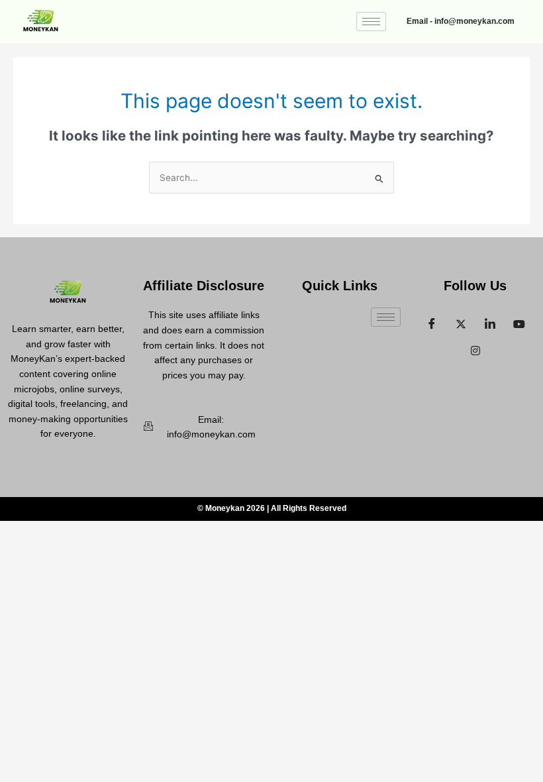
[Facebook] (431, 321)
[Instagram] (475, 347)
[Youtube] (519, 321)
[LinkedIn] (490, 321)
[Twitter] (461, 321)
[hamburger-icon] (371, 21)
